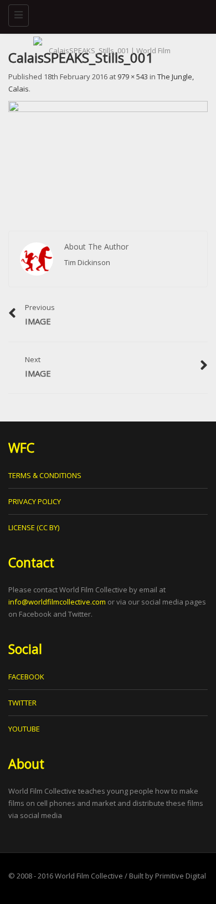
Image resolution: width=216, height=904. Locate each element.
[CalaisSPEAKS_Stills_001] (108, 155)
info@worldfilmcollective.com (57, 602)
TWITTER (22, 703)
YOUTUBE (24, 729)
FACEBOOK (26, 677)
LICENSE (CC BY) (33, 527)
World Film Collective (89, 876)
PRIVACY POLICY (34, 501)
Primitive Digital (180, 876)
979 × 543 (132, 77)
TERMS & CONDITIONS (44, 475)
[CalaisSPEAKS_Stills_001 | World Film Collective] (105, 14)
